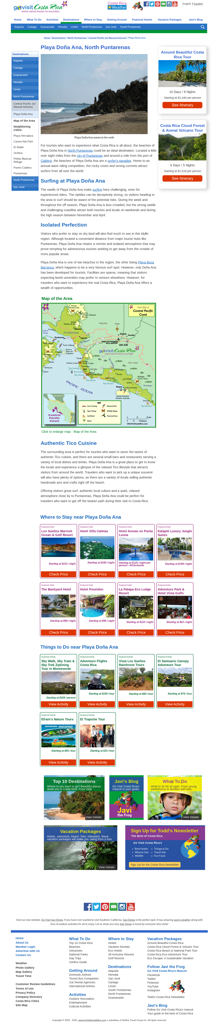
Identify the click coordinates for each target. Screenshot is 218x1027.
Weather (21, 963)
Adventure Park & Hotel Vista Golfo (171, 591)
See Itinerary (182, 105)
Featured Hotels (142, 19)
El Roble (19, 147)
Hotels (112, 943)
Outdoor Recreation (81, 998)
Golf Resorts (116, 958)
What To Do (34, 19)
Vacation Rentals (119, 946)
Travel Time (23, 976)
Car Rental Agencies (82, 982)
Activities (52, 19)
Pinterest (153, 982)
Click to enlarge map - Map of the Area (68, 431)
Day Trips (75, 958)
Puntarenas (20, 173)
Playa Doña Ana (23, 114)
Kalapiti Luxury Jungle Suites (175, 533)
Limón (74, 27)
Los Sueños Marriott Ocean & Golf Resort (57, 533)
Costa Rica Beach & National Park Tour (172, 950)
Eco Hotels (115, 950)
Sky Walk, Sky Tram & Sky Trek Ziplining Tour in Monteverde (58, 664)
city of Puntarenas (90, 155)
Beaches (74, 946)
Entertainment (78, 1002)
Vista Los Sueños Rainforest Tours (132, 663)
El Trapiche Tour (92, 719)
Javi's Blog (196, 19)
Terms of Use (25, 988)
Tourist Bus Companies (84, 978)
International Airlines (82, 986)
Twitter (151, 978)
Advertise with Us (28, 951)
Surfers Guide (78, 962)
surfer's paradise (119, 160)
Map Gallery (24, 971)
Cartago (32, 27)
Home (17, 19)
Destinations (71, 19)
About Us (22, 942)
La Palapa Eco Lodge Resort (135, 591)
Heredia (62, 27)
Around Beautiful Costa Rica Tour (182, 54)
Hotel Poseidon (91, 589)
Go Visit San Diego (52, 920)
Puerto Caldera (22, 167)
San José (111, 27)
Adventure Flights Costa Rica (93, 663)
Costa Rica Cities (27, 1001)
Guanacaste (47, 27)
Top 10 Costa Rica (81, 943)
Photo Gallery (25, 967)
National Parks (78, 954)
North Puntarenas (92, 27)
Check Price (58, 574)
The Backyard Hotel (56, 589)
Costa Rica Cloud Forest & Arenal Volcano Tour (182, 128)
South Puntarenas (130, 27)
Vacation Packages (169, 19)
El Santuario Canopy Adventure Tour (173, 663)
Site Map (21, 1005)
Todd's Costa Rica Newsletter (166, 997)
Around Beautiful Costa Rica (165, 943)
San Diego (129, 920)
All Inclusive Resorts (121, 954)
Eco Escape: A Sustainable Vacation (170, 958)
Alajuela (19, 27)
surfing (97, 189)
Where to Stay (93, 19)
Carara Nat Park (23, 141)
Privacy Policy (25, 992)
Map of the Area (24, 120)
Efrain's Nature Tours (57, 719)
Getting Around (117, 19)
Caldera (46, 160)
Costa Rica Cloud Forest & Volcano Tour (173, 946)
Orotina (18, 153)
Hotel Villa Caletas (94, 531)
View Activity (58, 704)
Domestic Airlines (80, 974)
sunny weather (182, 920)
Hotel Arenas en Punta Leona (136, 533)
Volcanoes (75, 950)
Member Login (25, 946)
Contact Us (23, 955)
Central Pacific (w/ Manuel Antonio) (25, 105)
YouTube (152, 986)
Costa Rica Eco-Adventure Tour (167, 954)
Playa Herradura (23, 135)
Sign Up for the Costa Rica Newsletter (155, 864)
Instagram (153, 990)
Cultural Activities (80, 1006)
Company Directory (29, 996)
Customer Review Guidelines (35, 984)
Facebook (153, 975)
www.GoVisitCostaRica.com (92, 1020)
